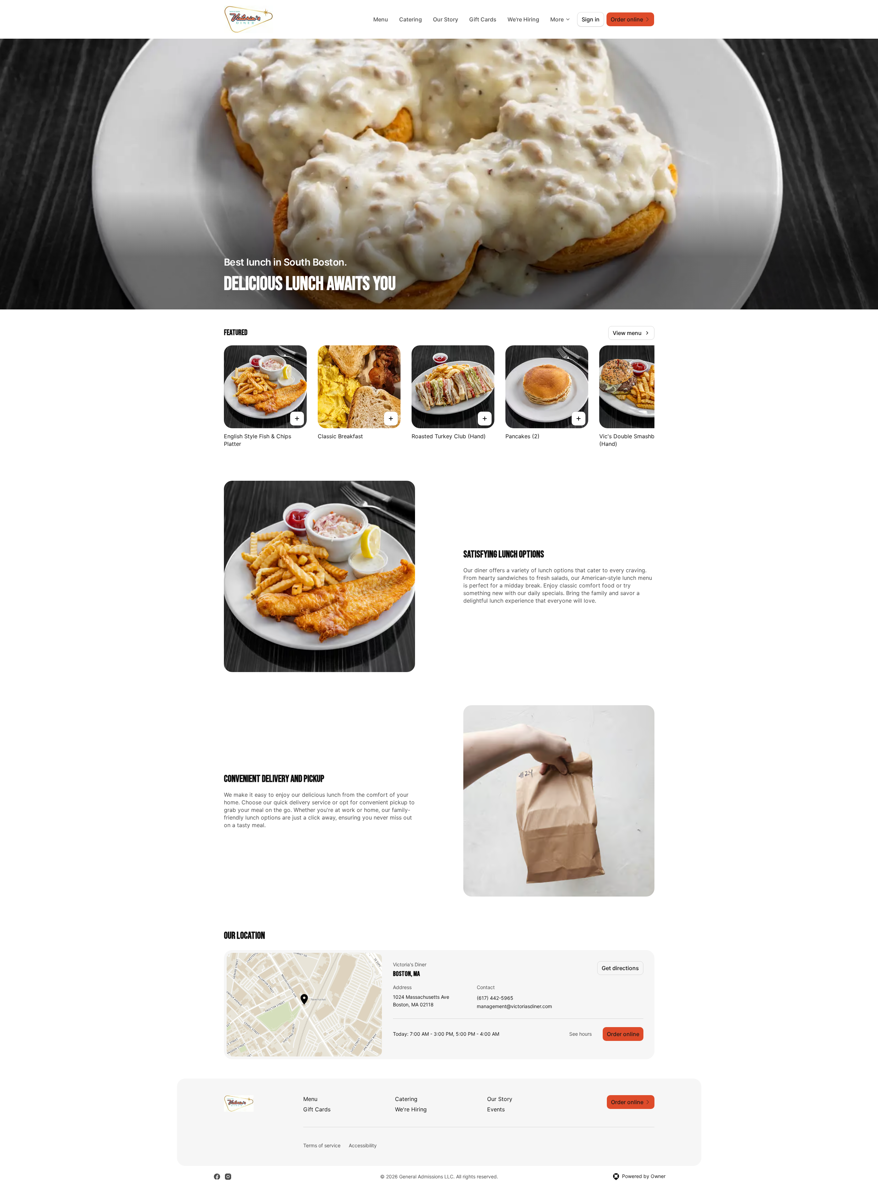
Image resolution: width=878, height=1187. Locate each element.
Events (496, 1109)
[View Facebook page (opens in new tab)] (217, 1176)
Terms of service (322, 1145)
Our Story (445, 19)
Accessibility (363, 1145)
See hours (580, 1034)
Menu (380, 19)
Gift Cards (482, 19)
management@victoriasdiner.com (514, 1006)
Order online (623, 1034)
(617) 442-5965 (495, 998)
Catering (410, 19)
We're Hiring (523, 19)
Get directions (620, 968)
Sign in (591, 19)
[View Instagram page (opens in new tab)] (228, 1176)
